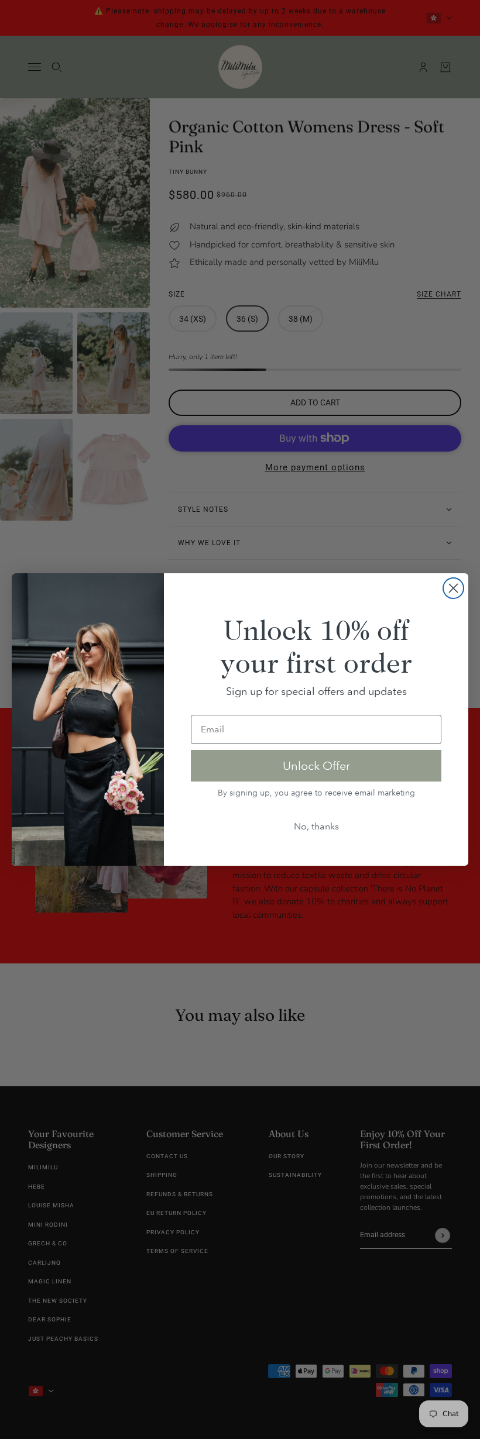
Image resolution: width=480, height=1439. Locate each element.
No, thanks (316, 826)
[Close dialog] (453, 588)
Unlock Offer (316, 766)
